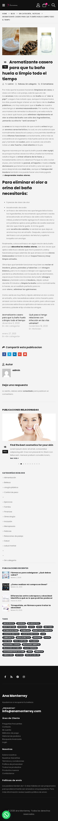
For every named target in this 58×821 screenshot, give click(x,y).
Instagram (23, 676)
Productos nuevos (10, 770)
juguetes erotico (11, 634)
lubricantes (8, 637)
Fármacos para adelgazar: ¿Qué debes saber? (31, 573)
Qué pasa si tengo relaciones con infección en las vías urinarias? (39, 319)
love (43, 634)
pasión (47, 637)
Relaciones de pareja (13, 536)
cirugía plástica (11, 487)
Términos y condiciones (13, 761)
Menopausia (9, 526)
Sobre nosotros (9, 755)
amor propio (8, 623)
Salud (6, 541)
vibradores (8, 655)
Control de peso (11, 492)
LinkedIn (14, 354)
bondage (22, 627)
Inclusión (8, 521)
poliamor (34, 641)
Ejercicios (8, 502)
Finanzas (8, 511)
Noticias (21, 84)
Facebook (4, 354)
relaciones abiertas (31, 644)
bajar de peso (33, 623)
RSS (11, 676)
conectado (28, 391)
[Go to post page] (29, 427)
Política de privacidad (12, 764)
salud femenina (30, 648)
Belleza (7, 482)
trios (29, 651)
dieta (39, 627)
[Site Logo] (12, 5)
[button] (4, 5)
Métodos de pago (10, 733)
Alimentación (10, 477)
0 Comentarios (47, 84)
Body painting (9, 627)
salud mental (10, 546)
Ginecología (9, 516)
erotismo (48, 627)
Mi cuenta (6, 730)
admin (11, 84)
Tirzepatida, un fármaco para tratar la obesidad (31, 606)
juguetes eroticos (30, 634)
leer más (14, 458)
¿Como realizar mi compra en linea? (29, 584)
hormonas (25, 630)
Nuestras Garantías (11, 758)
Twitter (9, 354)
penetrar (7, 641)
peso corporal (20, 641)
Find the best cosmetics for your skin (31, 445)
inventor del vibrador (42, 630)
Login (4, 742)
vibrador (39, 651)
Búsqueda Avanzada (12, 739)
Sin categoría (30, 84)
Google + (20, 354)
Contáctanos (8, 773)
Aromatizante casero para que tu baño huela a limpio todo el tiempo (13, 317)
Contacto (6, 726)
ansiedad (21, 623)
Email (25, 354)
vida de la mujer (32, 655)
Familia (7, 507)
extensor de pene (10, 630)
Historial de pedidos (11, 736)
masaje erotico (23, 637)
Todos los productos (11, 767)
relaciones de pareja (12, 648)
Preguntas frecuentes (12, 723)
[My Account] (38, 5)
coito (31, 627)
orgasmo (37, 637)
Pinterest (17, 676)
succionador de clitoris (13, 651)
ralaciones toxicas (11, 644)
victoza (19, 655)
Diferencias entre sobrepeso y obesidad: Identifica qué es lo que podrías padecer (32, 597)
